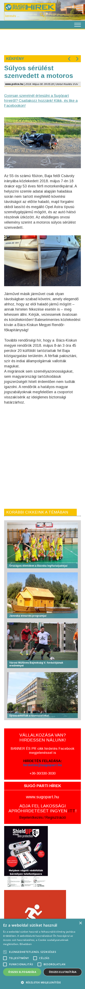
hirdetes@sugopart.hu (42, 765)
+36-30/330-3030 (42, 773)
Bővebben (26, 944)
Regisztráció (55, 817)
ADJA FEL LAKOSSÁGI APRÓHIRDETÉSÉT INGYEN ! (42, 808)
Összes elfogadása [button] (22, 972)
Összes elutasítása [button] (63, 972)
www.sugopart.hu (42, 796)
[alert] (42, 954)
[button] (42, 982)
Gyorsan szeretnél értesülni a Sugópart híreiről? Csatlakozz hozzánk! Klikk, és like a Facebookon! (41, 101)
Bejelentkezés (31, 817)
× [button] (80, 923)
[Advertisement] (42, 41)
